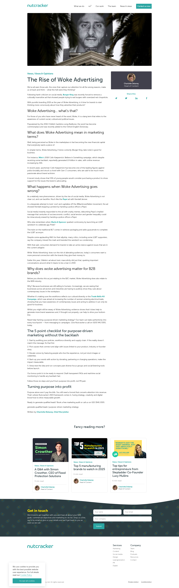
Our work (100, 6)
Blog (132, 551)
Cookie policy (146, 582)
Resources (134, 557)
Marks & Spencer (58, 222)
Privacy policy (133, 582)
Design (115, 557)
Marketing (116, 549)
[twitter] (126, 98)
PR (114, 563)
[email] (116, 98)
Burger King (68, 95)
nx (89, 6)
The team (112, 6)
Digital (115, 566)
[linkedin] (136, 98)
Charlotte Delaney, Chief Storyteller (53, 412)
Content (116, 551)
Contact (133, 560)
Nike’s (41, 157)
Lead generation (119, 560)
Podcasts (133, 554)
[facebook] (147, 98)
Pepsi (65, 199)
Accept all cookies (27, 581)
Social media (117, 554)
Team (132, 549)
